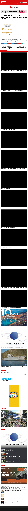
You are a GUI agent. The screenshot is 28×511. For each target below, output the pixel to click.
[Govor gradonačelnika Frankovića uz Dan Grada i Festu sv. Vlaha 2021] (14, 100)
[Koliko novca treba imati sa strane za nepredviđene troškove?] (2, 491)
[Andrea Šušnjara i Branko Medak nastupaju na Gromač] (2, 502)
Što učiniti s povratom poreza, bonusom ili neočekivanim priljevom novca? (14, 494)
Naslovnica (9, 509)
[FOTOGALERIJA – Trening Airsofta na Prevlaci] (14, 418)
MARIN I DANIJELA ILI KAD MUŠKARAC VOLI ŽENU (9, 227)
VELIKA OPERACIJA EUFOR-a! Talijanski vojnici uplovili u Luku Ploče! (12, 366)
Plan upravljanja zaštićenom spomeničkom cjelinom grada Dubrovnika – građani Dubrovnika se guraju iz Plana (14, 169)
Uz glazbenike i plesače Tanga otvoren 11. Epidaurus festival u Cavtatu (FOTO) (21, 47)
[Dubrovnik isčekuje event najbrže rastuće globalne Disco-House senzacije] (2, 499)
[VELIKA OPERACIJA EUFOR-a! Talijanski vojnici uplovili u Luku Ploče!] (14, 357)
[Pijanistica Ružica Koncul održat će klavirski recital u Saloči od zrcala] (14, 338)
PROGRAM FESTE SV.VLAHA (5, 188)
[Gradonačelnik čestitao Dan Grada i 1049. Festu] (14, 120)
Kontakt (12, 509)
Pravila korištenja (16, 509)
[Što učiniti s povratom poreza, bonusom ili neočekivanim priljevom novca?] (2, 495)
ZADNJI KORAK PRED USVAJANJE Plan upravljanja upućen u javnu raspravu (13, 148)
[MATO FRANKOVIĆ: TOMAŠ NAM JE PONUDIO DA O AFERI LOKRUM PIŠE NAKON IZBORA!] (14, 278)
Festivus (22, 508)
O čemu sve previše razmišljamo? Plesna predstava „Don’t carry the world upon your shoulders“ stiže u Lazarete (16, 449)
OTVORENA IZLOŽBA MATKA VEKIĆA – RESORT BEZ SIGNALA (13, 456)
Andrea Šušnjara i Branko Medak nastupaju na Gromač (12, 501)
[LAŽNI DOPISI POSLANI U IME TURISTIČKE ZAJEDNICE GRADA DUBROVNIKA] (14, 81)
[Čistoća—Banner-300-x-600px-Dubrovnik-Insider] (14, 406)
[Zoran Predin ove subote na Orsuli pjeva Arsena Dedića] (14, 475)
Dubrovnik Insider (6, 20)
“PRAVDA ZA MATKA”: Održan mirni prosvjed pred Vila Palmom (11, 307)
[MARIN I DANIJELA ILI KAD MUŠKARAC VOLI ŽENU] (14, 218)
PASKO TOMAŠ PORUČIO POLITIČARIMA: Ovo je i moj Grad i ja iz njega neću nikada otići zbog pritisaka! (13, 267)
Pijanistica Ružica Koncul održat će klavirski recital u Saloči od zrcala (12, 347)
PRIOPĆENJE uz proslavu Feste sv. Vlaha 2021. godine (9, 207)
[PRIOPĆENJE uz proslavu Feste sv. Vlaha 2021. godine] (14, 198)
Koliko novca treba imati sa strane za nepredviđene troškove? (13, 490)
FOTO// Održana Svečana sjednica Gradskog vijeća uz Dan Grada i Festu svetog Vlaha (13, 71)
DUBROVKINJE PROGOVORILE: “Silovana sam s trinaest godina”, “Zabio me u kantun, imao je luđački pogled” (13, 247)
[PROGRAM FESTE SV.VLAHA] (14, 179)
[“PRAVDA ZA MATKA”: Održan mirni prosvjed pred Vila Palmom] (14, 298)
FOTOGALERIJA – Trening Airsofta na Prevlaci (8, 426)
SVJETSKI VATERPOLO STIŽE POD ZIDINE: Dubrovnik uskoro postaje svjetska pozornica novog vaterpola (13, 327)
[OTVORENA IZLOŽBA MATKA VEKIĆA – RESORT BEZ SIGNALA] (3, 457)
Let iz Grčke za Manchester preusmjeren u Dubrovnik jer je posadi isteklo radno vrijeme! (7, 47)
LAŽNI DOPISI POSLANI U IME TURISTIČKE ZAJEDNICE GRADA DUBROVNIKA (13, 90)
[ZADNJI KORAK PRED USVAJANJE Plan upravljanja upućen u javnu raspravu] (14, 139)
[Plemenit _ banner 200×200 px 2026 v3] (7, 35)
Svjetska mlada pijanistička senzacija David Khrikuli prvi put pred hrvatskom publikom (16, 460)
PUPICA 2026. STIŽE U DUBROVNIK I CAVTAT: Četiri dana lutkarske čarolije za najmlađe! (15, 453)
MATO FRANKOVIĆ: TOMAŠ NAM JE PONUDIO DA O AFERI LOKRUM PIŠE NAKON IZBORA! (14, 288)
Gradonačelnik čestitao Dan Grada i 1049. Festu (8, 129)
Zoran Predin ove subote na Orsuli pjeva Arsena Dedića (9, 485)
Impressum (19, 509)
